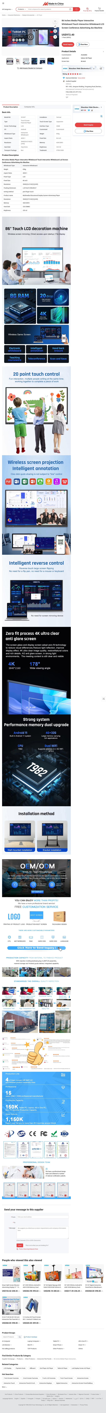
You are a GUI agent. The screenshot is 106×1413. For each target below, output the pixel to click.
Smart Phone (57, 1345)
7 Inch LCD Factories (48, 1378)
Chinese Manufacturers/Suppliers (34, 1394)
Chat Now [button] (84, 44)
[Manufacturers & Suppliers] (53, 4)
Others (80, 1349)
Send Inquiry (68, 44)
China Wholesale (51, 1394)
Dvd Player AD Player (46, 1368)
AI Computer (6, 1341)
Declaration (74, 1405)
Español (23, 1398)
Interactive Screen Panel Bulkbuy (82, 1383)
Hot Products (8, 1394)
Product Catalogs (31, 1337)
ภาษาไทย (98, 1398)
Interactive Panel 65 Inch (27, 1383)
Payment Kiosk (20, 1368)
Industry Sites (72, 1394)
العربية (76, 1398)
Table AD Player (62, 1368)
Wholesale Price (62, 1394)
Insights (57, 1396)
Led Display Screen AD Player (81, 1368)
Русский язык (46, 1398)
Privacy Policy (84, 1405)
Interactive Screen (83, 1378)
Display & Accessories (28, 15)
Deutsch (61, 1398)
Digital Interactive (61, 1383)
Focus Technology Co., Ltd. (39, 1405)
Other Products (58, 1349)
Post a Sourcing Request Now (27, 1249)
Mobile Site (50, 1396)
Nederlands (69, 1398)
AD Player (39, 15)
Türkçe (43, 1400)
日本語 (87, 1398)
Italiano (54, 1398)
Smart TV (81, 1345)
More (4, 1387)
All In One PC (82, 1341)
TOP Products (32, 1349)
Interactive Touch (9, 1383)
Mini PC (30, 1345)
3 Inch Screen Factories (30, 1378)
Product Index (95, 1394)
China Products (18, 1394)
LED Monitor (6, 1345)
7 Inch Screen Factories (11, 1378)
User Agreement (64, 1405)
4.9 (82, 110)
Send (19, 1245)
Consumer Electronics (14, 15)
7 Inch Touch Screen (66, 1378)
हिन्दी (93, 1398)
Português (30, 1398)
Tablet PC (56, 1341)
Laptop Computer (33, 1341)
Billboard (32, 1368)
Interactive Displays (45, 1383)
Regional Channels (84, 1394)
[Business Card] (101, 116)
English (16, 1398)
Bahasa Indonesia (60, 1400)
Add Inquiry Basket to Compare (31, 68)
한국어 (82, 1398)
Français (38, 1398)
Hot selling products (8, 1349)
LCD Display (7, 1368)
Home (3, 15)
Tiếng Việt (50, 1400)
